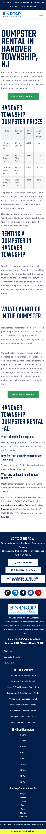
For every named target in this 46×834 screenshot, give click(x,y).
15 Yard (23, 770)
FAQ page (6, 517)
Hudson (23, 801)
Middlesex (23, 817)
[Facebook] (30, 593)
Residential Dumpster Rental (23, 711)
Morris (23, 813)
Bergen (23, 793)
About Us (8, 651)
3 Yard (23, 741)
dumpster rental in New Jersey (16, 505)
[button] (23, 579)
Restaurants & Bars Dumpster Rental (23, 693)
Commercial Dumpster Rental (23, 675)
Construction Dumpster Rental (23, 699)
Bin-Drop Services (23, 670)
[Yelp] (38, 593)
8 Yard (23, 758)
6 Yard (23, 752)
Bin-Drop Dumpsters (23, 729)
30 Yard (23, 782)
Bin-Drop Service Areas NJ (23, 788)
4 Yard (23, 746)
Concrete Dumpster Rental (23, 681)
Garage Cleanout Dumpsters (23, 716)
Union (23, 809)
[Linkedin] (15, 593)
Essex (23, 805)
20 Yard (23, 776)
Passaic (23, 797)
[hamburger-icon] (41, 15)
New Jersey (9, 663)
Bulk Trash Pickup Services (23, 722)
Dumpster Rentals (12, 657)
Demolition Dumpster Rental (23, 705)
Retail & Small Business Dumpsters (23, 687)
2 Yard (23, 735)
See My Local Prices (23, 831)
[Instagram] (7, 593)
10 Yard (23, 764)
